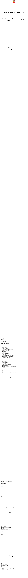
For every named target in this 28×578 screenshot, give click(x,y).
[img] (14, 1)
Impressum (15, 8)
